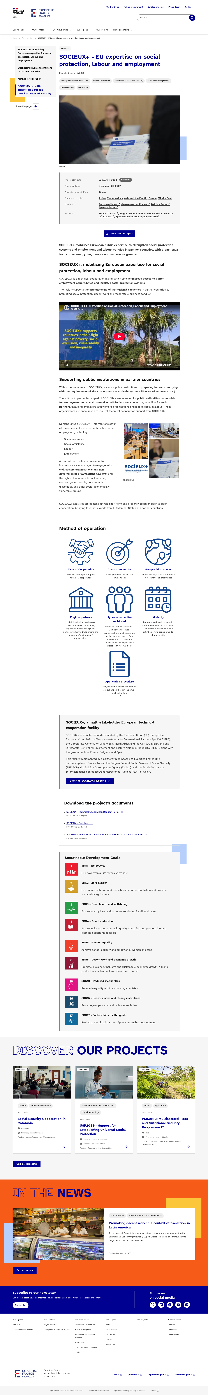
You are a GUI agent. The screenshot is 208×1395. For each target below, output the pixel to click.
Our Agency (18, 30)
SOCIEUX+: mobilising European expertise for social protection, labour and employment (35, 55)
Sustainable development (85, 1325)
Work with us (112, 7)
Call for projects (156, 7)
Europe (152, 198)
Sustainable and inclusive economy (129, 81)
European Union (108, 204)
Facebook (170, 1305)
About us (16, 1325)
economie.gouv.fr (183, 1375)
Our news (171, 1325)
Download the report (121, 233)
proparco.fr (134, 1375)
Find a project (27, 38)
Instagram (187, 1305)
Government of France (134, 204)
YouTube (178, 1305)
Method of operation (29, 79)
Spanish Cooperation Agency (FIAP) (136, 216)
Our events (172, 1330)
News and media (121, 30)
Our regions (82, 30)
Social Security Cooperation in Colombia (42, 1121)
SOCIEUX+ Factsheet (78, 823)
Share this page (36, 106)
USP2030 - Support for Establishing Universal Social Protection (103, 1130)
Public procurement (133, 7)
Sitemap (153, 1391)
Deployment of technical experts (57, 1330)
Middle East (165, 198)
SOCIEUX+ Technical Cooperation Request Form (92, 812)
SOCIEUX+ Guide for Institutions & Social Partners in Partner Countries (105, 834)
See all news (24, 1270)
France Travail (107, 213)
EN (189, 7)
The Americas (115, 198)
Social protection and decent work (74, 81)
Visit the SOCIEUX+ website (88, 780)
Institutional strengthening (158, 81)
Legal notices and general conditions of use (66, 1391)
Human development (101, 81)
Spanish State (107, 207)
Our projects (102, 30)
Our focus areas (60, 30)
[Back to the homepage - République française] (42, 13)
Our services (38, 30)
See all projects (26, 1164)
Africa (102, 198)
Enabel (107, 216)
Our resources (173, 1335)
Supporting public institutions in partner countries (35, 70)
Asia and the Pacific (135, 198)
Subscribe (20, 1305)
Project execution (51, 1325)
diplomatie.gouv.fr (157, 1375)
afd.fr (116, 1375)
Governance (83, 87)
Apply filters (192, 18)
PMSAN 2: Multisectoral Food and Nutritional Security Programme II (165, 1123)
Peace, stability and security (86, 1347)
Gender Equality (67, 87)
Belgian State (159, 204)
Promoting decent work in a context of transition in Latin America (149, 1225)
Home (15, 38)
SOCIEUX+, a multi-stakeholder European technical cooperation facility (34, 90)
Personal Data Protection (99, 1391)
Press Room (174, 7)
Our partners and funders (23, 1330)
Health (77, 1352)
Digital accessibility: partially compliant (129, 1391)
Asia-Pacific (110, 1335)
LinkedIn (161, 1305)
